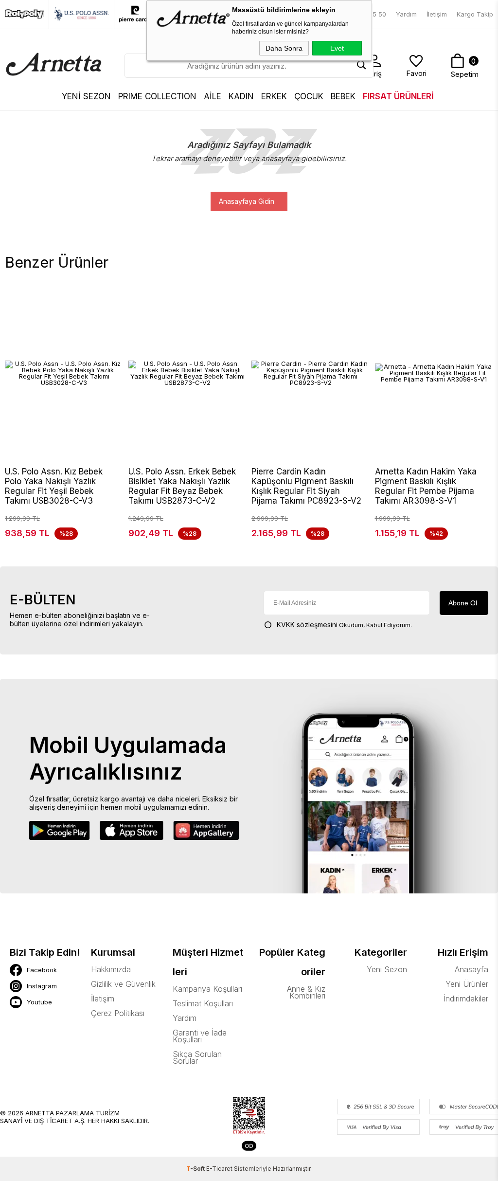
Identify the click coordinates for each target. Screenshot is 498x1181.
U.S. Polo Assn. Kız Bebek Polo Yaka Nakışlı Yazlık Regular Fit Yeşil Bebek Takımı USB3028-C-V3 (54, 486)
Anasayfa (471, 969)
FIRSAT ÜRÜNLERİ (398, 96)
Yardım (406, 14)
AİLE (212, 96)
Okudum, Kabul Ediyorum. (344, 624)
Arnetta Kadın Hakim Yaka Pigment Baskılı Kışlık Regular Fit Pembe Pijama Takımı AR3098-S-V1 (426, 486)
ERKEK (274, 96)
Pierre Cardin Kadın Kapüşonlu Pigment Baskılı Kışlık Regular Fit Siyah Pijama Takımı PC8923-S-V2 (306, 486)
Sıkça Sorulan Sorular (197, 1057)
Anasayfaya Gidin (246, 201)
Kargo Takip (475, 14)
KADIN (241, 96)
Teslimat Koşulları (203, 1003)
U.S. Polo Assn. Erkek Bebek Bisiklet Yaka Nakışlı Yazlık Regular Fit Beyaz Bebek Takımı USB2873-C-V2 (182, 486)
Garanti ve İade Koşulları (200, 1036)
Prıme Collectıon (157, 96)
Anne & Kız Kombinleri (306, 992)
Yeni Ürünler (466, 984)
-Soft (196, 1168)
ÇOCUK (308, 96)
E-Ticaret (219, 1168)
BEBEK (343, 96)
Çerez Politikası (117, 1013)
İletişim (437, 14)
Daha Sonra (284, 48)
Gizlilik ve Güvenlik (123, 984)
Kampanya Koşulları (207, 989)
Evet (337, 48)
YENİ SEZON (86, 96)
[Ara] (361, 65)
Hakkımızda (111, 969)
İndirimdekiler (466, 998)
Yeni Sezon (387, 969)
